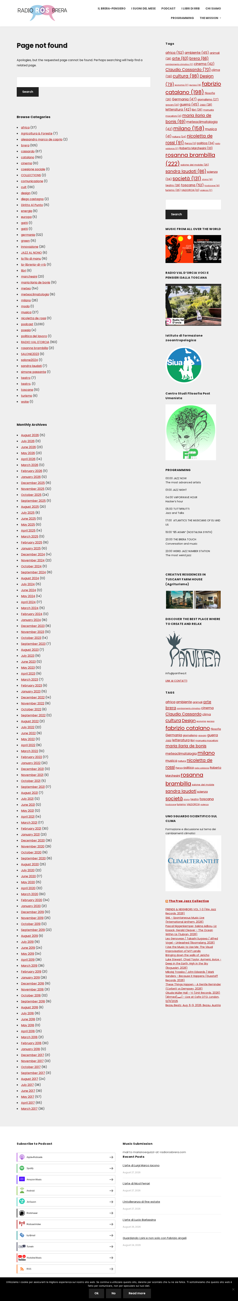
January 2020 (31, 906)
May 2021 (27, 811)
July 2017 (27, 1085)
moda (25, 306)
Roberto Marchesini (196, 148)
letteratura (178, 109)
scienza (202, 792)
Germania (184, 99)
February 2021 (31, 828)
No (114, 1293)
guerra (189, 104)
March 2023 (29, 679)
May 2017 (27, 1097)
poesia (26, 330)
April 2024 (28, 602)
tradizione (212, 185)
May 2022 (28, 739)
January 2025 (31, 548)
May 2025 (28, 524)
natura (179, 136)
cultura (186, 76)
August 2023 (30, 650)
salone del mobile (195, 165)
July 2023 (27, 656)
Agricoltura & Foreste (36, 133)
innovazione (29, 247)
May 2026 (28, 453)
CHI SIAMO (213, 8)
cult (24, 187)
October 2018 (31, 995)
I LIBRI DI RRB (190, 8)
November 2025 (32, 489)
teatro (25, 378)
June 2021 (28, 805)
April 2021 (28, 816)
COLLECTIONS (31, 175)
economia (182, 85)
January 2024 (31, 620)
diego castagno (32, 199)
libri (23, 270)
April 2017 (28, 1103)
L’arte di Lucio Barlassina (139, 1220)
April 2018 (28, 1031)
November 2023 (32, 632)
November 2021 (32, 775)
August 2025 (30, 507)
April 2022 (28, 745)
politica (205, 143)
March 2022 (29, 751)
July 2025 (28, 513)
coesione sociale (33, 169)
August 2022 (30, 721)
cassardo (28, 151)
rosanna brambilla (34, 348)
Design (189, 720)
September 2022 (33, 715)
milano (26, 300)
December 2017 (32, 1055)
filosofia (216, 729)
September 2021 (33, 787)
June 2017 (28, 1091)
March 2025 (29, 536)
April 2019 (28, 960)
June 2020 (28, 876)
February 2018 (31, 1043)
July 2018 (27, 1013)
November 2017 (32, 1061)
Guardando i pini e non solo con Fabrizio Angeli (154, 1238)
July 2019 (27, 942)
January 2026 (31, 477)
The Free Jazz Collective (189, 901)
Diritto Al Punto (32, 205)
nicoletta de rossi (33, 318)
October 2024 (31, 566)
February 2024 (31, 614)
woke (25, 402)
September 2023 (33, 644)
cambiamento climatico (179, 64)
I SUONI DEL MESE (143, 8)
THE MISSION (209, 18)
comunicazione (32, 181)
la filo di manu (31, 258)
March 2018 (29, 1037)
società (187, 178)
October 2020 (31, 852)
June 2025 (28, 518)
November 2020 (32, 846)
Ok (96, 1293)
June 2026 (28, 447)
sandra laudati (31, 366)
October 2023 (31, 638)
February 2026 (31, 471)
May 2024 (28, 596)
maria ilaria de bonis (35, 282)
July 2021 (27, 799)
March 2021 (29, 822)
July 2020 (28, 870)
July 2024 (28, 584)
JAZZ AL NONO (31, 253)
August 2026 (30, 435)
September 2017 (33, 1073)
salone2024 (29, 360)
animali (197, 702)
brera (25, 145)
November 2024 (33, 560)
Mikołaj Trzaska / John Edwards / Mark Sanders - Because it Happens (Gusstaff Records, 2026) (191, 976)
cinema (26, 163)
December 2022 (33, 697)
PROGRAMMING (182, 18)
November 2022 (32, 703)
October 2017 (31, 1067)
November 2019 (32, 918)
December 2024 (33, 554)
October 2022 (31, 709)
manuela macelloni (206, 740)
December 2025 (33, 483)
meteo (26, 288)
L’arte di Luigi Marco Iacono (141, 1165)
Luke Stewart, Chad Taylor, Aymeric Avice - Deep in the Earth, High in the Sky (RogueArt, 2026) (193, 964)
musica (26, 312)
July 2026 (28, 441)
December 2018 (32, 983)
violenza (206, 190)
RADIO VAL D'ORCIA (35, 342)
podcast (27, 324)
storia (207, 179)
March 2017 (29, 1109)
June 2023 (28, 662)
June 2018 (28, 1019)
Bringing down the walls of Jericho (187, 955)
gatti (24, 223)
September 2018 (33, 1001)
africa (25, 127)
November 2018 (32, 989)
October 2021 (31, 781)
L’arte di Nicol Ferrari (136, 1183)
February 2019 (31, 971)
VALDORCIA (190, 190)
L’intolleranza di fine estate (141, 1202)
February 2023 (31, 685)
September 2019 (33, 930)
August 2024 (30, 578)
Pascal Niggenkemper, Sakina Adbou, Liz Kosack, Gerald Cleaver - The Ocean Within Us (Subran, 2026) (191, 930)
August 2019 (29, 936)
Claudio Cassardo (188, 69)
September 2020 (33, 858)
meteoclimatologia (35, 294)
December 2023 (33, 626)
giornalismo (208, 99)
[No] (233, 1289)
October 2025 (31, 495)
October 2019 (31, 924)
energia (26, 211)
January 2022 (31, 763)
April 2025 (28, 530)
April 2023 (28, 673)
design (25, 193)
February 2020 (31, 900)
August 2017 (29, 1079)
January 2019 (30, 977)
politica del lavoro (34, 336)
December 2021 (32, 769)
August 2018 (29, 1007)
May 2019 (27, 954)
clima (206, 714)
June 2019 (28, 948)
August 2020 (30, 864)
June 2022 (28, 733)
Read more (137, 1293)
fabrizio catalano (187, 728)
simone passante (33, 372)
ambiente (197, 52)
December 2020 (33, 840)
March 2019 (29, 966)
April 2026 (28, 459)
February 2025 (31, 542)
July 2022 (27, 727)
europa (26, 217)
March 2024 (29, 608)
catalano (27, 157)
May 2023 (28, 667)
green (25, 241)
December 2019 (32, 912)
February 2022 (31, 757)
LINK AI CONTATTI (176, 681)
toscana (27, 390)
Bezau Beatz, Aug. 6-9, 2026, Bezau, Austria (193, 1005)
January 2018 (30, 1049)
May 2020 (28, 882)
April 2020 (28, 888)
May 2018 (27, 1025)
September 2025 (33, 501)
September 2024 (33, 572)
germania (28, 235)
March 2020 (29, 894)
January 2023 (31, 691)
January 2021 (30, 834)
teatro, (26, 384)
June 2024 (28, 590)
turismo (26, 396)
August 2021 (29, 793)
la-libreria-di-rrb (33, 264)
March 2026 (29, 465)
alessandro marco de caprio (41, 139)
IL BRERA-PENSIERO (112, 8)
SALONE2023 (30, 354)
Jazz (206, 105)
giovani (172, 104)
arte (180, 58)
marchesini (29, 276)
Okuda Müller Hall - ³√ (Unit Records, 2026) (192, 993)
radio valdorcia (201, 768)
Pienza (190, 143)
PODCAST (168, 8)
